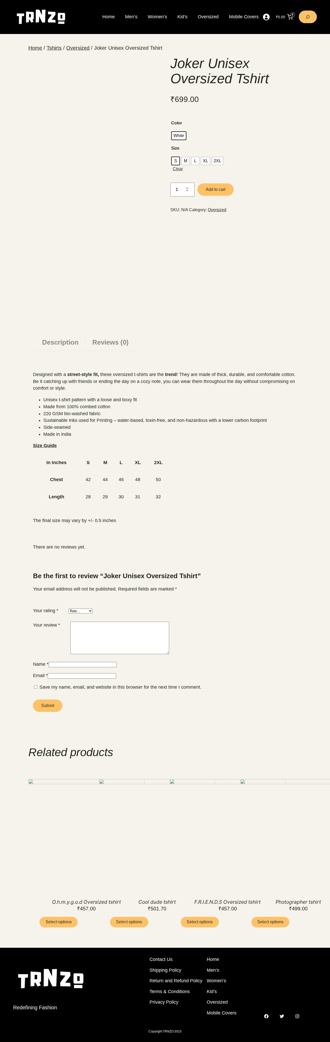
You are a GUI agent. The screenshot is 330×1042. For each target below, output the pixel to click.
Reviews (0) (110, 342)
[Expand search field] (308, 17)
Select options (59, 922)
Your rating (45, 610)
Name (40, 664)
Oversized (77, 48)
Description (60, 342)
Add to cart (215, 189)
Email (40, 675)
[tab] (60, 342)
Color (176, 123)
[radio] (179, 136)
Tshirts (54, 48)
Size (175, 148)
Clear (178, 169)
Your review (46, 625)
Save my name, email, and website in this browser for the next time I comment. (120, 687)
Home (35, 48)
